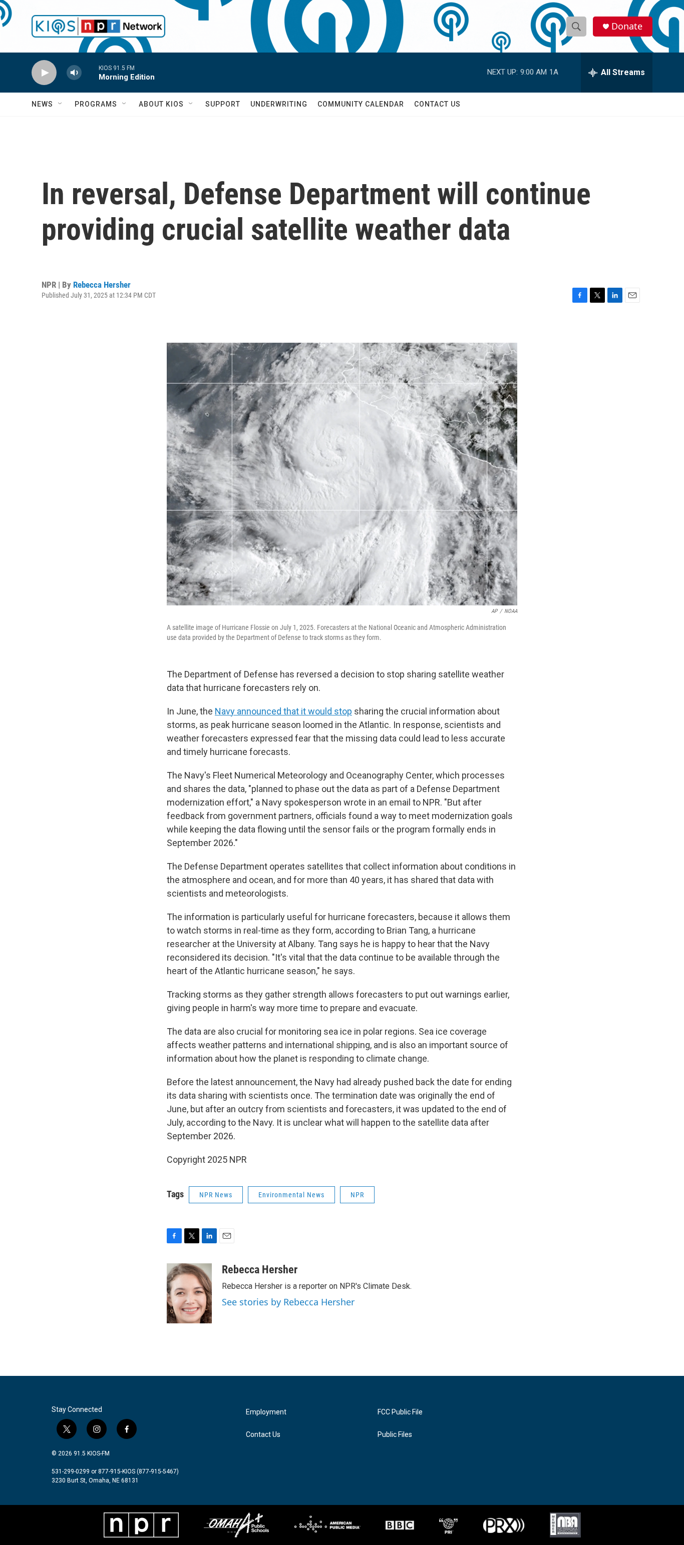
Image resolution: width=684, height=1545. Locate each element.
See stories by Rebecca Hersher (288, 1302)
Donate (626, 26)
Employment (266, 1412)
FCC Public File (400, 1412)
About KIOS (161, 104)
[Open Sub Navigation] (61, 104)
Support (222, 104)
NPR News (215, 1195)
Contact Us (437, 104)
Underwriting (278, 104)
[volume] (74, 73)
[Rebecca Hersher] (189, 1293)
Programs (96, 104)
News (42, 104)
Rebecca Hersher (102, 285)
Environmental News (291, 1195)
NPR (357, 1195)
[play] (44, 73)
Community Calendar (360, 104)
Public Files (395, 1434)
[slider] (90, 72)
